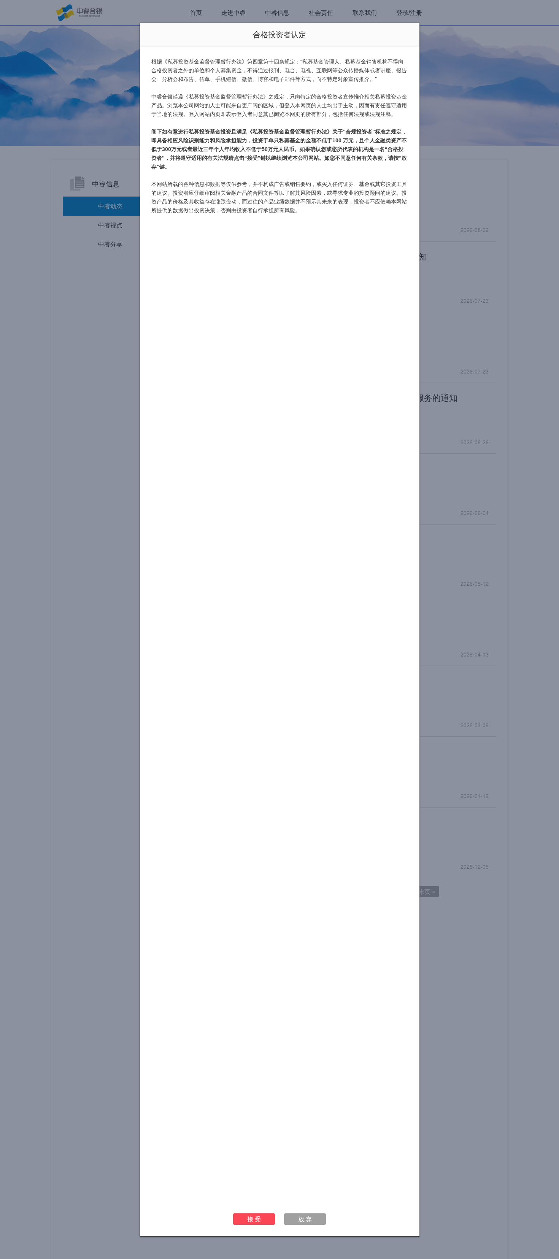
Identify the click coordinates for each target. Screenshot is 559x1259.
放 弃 (305, 1218)
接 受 (254, 1218)
